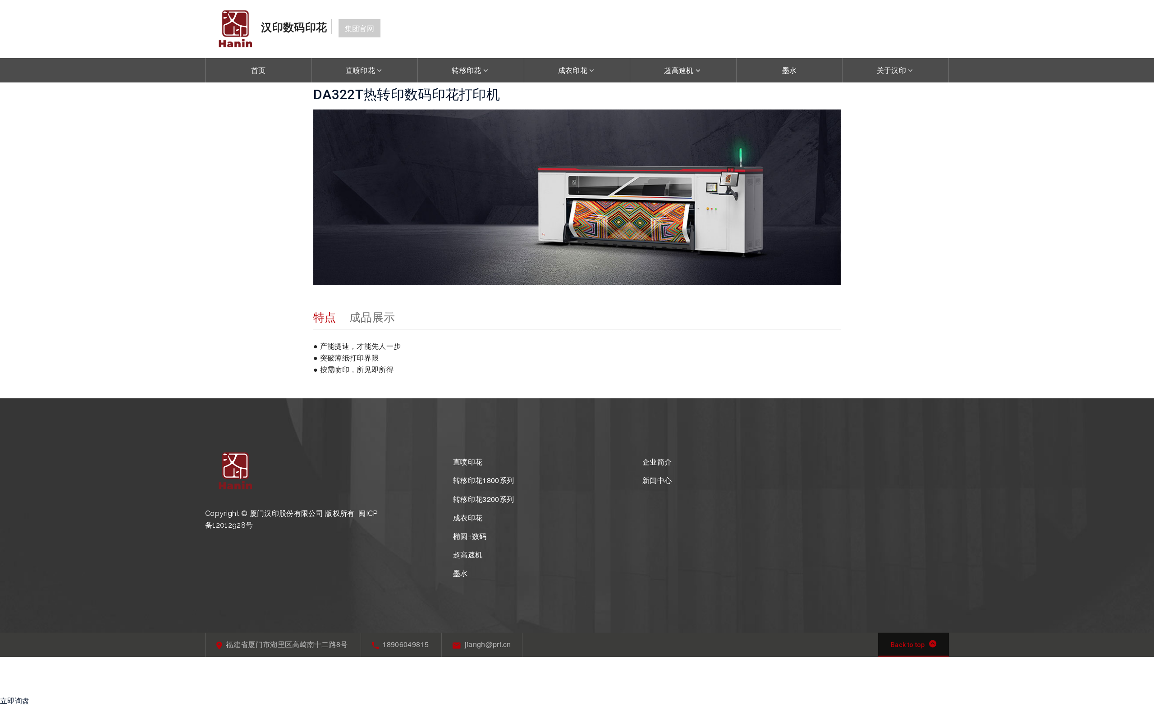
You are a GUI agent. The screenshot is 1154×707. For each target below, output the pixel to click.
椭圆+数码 (470, 536)
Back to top (908, 644)
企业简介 (657, 461)
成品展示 (372, 316)
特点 (324, 316)
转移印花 (466, 70)
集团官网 (359, 28)
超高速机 (678, 70)
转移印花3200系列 (483, 499)
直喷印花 (360, 70)
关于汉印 (891, 70)
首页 (258, 70)
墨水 (789, 70)
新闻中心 (657, 480)
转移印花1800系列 (483, 480)
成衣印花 (572, 70)
